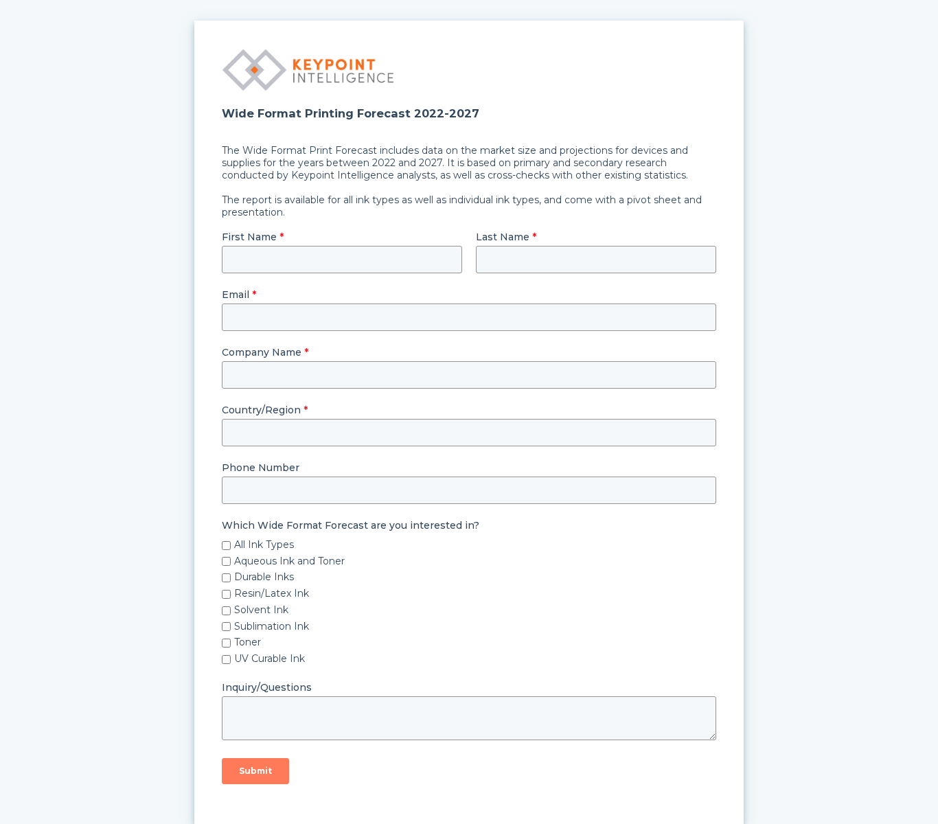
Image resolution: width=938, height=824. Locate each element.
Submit (255, 771)
